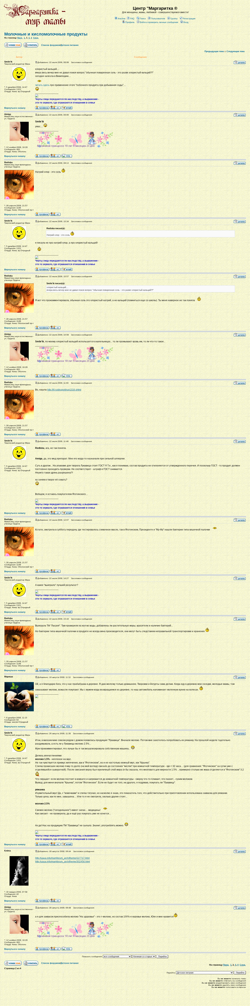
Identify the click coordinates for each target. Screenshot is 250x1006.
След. (36, 38)
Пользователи (158, 18)
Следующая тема (236, 51)
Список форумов (50, 45)
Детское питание (70, 45)
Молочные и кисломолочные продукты (46, 34)
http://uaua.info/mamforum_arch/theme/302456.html (62, 861)
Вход (185, 22)
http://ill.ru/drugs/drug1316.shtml (64, 389)
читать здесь (42, 85)
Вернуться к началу (14, 108)
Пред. (20, 38)
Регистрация (189, 18)
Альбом (121, 18)
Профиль (130, 22)
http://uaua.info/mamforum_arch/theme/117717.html (62, 858)
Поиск (143, 18)
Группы (174, 18)
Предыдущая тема (214, 51)
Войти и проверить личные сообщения (159, 22)
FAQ (132, 18)
